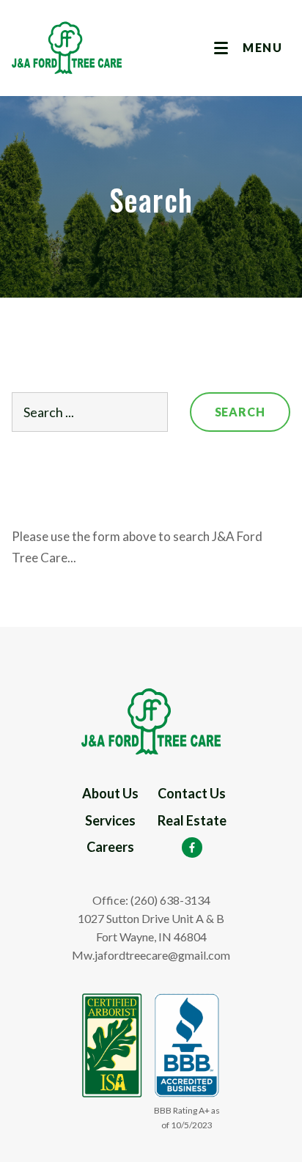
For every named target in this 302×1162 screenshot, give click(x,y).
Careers (110, 847)
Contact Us (192, 793)
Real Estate (192, 820)
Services (110, 820)
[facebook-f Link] (192, 847)
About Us (110, 793)
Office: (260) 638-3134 (151, 900)
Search (240, 412)
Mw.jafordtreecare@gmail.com (151, 955)
